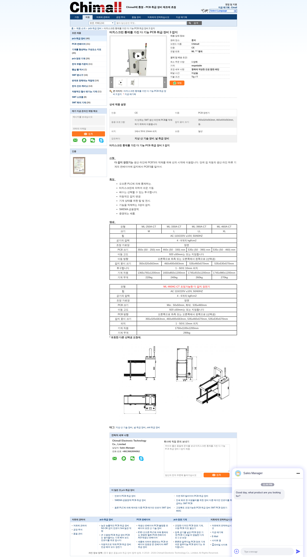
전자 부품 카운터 (80, 64)
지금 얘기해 (224, 7)
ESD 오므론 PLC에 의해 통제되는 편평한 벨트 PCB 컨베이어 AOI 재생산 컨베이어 (153, 535)
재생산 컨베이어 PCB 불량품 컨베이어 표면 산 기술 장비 (153, 526)
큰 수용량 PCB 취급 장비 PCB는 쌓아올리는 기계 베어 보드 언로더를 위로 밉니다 (115, 538)
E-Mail (215, 536)
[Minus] (298, 473)
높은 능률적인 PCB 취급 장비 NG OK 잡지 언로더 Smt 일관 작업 (116, 528)
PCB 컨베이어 (79, 44)
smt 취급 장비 (153, 427)
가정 (77, 17)
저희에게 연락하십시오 (158, 17)
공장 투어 (120, 17)
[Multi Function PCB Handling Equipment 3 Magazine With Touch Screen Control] (138, 60)
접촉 (90, 134)
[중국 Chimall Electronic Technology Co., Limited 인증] (79, 174)
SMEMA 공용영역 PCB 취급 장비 (130, 500)
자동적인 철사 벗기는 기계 (84, 91)
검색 (196, 23)
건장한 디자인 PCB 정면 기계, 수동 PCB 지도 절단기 (189, 526)
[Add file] (236, 551)
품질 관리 (136, 17)
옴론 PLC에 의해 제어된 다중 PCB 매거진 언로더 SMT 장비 (143, 507)
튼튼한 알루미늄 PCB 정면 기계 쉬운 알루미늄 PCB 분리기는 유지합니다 (190, 544)
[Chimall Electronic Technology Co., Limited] (235, 11)
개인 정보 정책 (95, 553)
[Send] (298, 551)
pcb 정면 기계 (78, 58)
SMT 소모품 (77, 97)
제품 (87, 17)
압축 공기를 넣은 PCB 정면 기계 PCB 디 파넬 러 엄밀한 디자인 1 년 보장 (189, 535)
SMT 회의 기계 (79, 102)
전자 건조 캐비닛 (80, 86)
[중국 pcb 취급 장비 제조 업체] (98, 7)
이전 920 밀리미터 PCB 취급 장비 (192, 496)
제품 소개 (80, 28)
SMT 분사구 (77, 75)
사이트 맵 (216, 540)
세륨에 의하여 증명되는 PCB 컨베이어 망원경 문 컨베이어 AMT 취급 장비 (153, 544)
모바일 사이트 (220, 545)
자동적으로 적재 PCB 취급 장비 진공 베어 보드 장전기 (116, 545)
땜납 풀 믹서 (78, 69)
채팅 (179, 83)
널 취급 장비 (140, 427)
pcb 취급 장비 (94, 28)
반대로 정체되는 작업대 (83, 80)
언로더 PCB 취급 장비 (125, 496)
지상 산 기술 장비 (124, 427)
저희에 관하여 (103, 17)
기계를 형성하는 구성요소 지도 (86, 49)
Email (234, 7)
